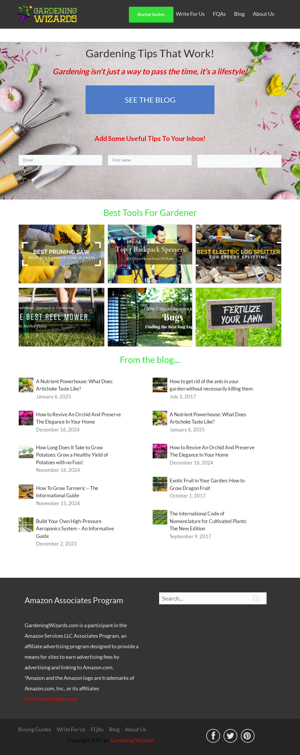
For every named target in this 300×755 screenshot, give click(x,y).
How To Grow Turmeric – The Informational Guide (67, 492)
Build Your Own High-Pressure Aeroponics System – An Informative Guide (75, 528)
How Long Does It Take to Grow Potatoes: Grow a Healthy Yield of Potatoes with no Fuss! (72, 454)
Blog (239, 14)
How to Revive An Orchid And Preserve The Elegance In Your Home (78, 418)
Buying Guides (151, 14)
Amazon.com (97, 667)
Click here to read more (51, 699)
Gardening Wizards (132, 740)
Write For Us (190, 14)
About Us (263, 14)
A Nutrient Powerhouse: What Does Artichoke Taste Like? (74, 385)
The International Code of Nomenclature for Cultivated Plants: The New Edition (208, 521)
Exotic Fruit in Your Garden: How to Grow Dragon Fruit (207, 484)
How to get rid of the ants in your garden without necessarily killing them (211, 385)
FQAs (219, 14)
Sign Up (239, 161)
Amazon (34, 635)
